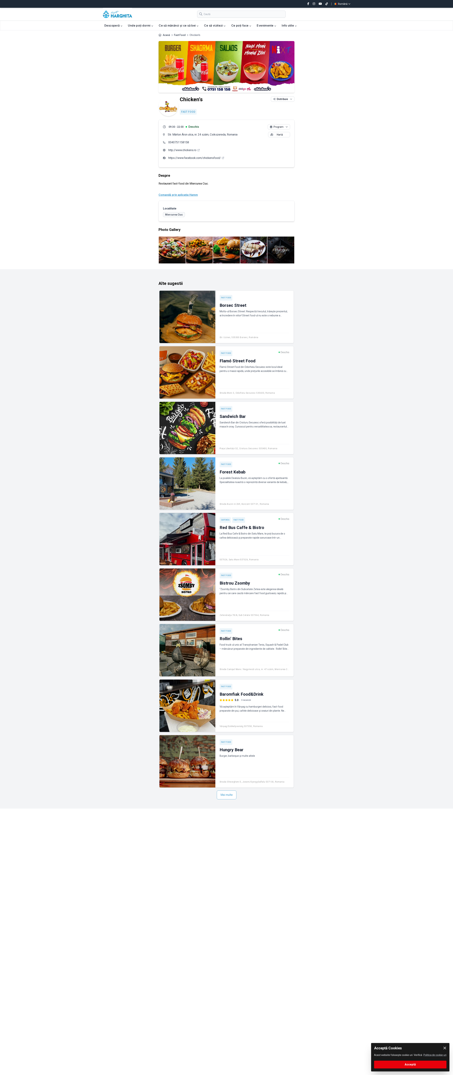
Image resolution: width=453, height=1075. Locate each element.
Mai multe (226, 795)
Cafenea (225, 520)
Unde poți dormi (139, 25)
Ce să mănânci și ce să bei (178, 25)
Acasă (166, 35)
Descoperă (112, 25)
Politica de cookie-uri (434, 1055)
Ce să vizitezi (214, 25)
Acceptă (410, 1064)
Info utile (288, 25)
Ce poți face (240, 25)
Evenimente (265, 25)
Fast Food (180, 35)
